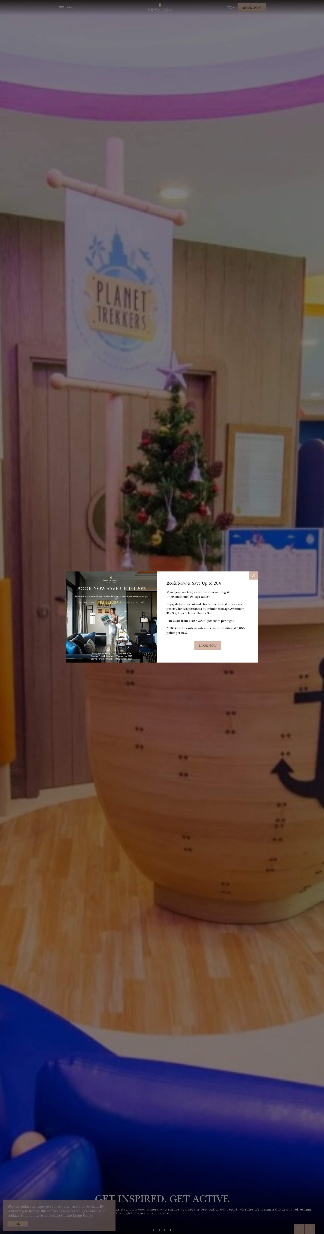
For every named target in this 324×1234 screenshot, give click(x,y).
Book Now (207, 645)
